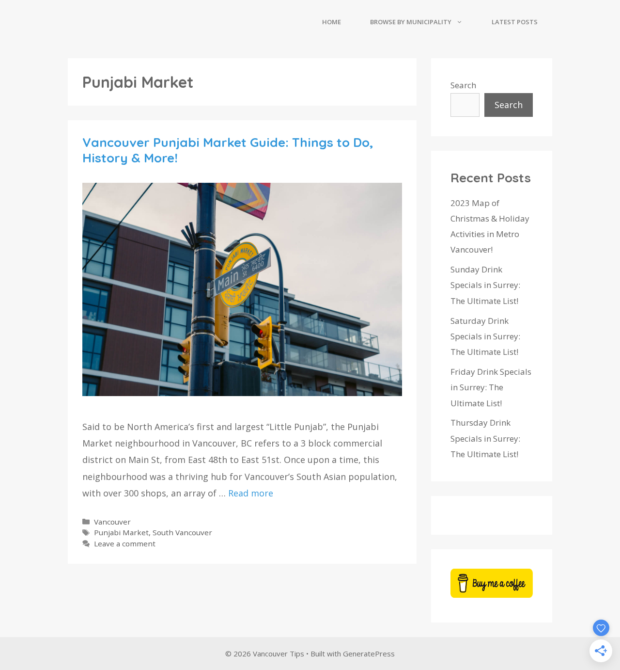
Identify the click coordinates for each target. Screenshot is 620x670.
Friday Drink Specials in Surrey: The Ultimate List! (490, 387)
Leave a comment (124, 543)
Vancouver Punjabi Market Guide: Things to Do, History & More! (227, 149)
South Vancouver (182, 532)
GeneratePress (369, 653)
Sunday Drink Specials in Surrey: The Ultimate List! (485, 285)
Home (331, 21)
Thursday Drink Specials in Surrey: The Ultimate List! (485, 438)
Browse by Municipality (410, 21)
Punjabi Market (121, 532)
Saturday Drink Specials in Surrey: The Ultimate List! (485, 336)
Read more (250, 493)
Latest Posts (515, 21)
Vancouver (112, 521)
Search (463, 85)
